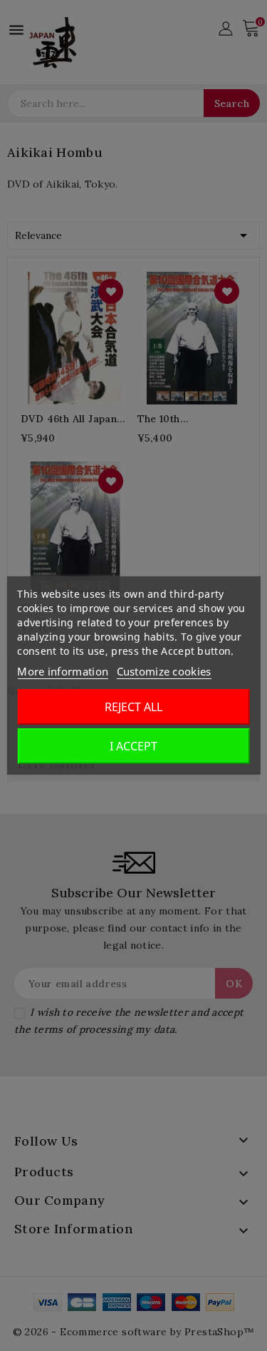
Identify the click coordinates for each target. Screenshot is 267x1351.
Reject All (133, 707)
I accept (133, 746)
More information (62, 671)
